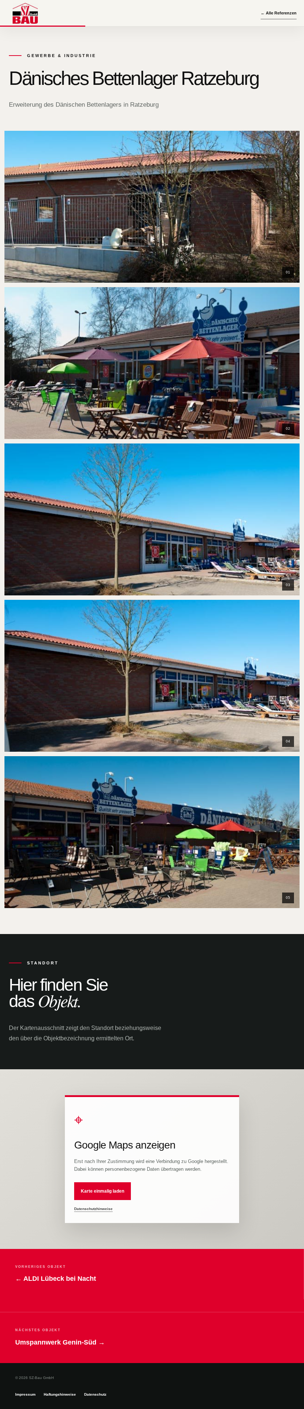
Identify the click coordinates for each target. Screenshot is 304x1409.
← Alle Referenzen (279, 13)
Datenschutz (95, 1394)
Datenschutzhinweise (93, 1209)
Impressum (25, 1394)
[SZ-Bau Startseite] (25, 13)
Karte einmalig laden (102, 1191)
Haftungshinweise (60, 1394)
